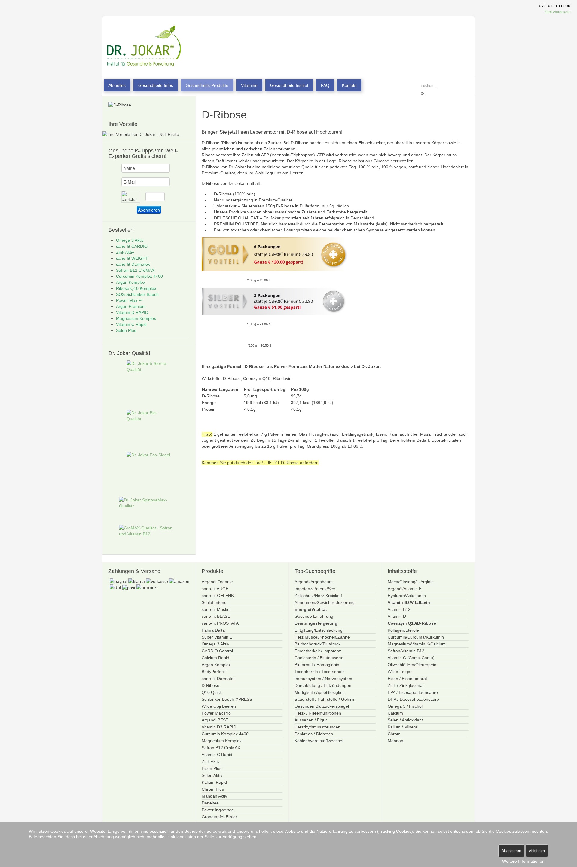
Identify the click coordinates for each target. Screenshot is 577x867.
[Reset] (422, 93)
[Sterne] (149, 382)
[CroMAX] (149, 531)
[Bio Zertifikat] (149, 428)
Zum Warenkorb (558, 12)
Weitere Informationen (523, 861)
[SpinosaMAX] (149, 503)
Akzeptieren (511, 851)
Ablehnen (537, 851)
